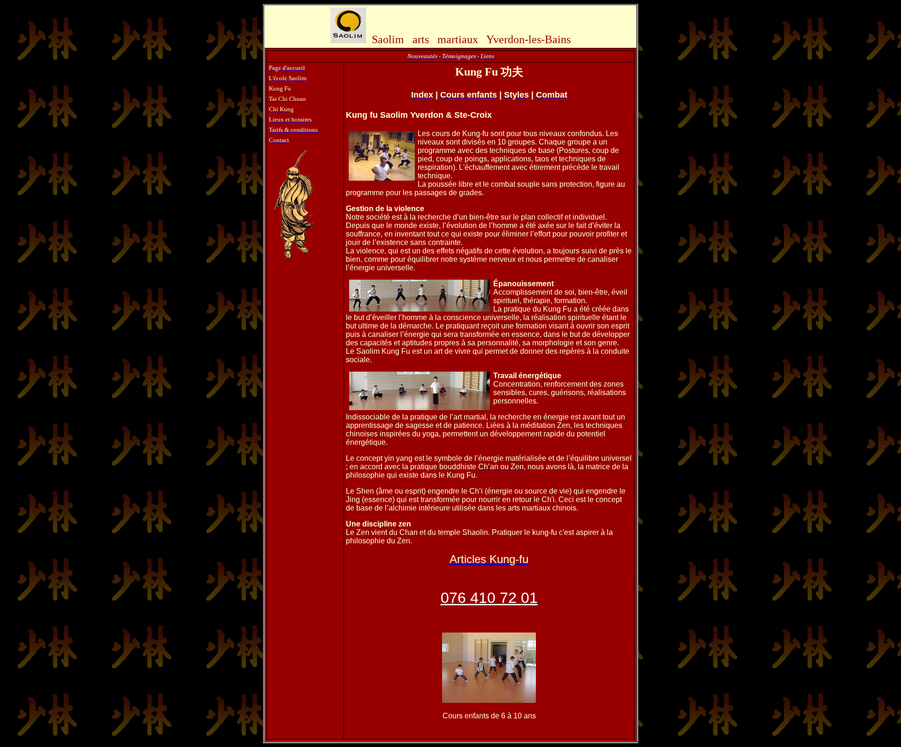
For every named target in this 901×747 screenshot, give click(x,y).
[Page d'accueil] (348, 41)
